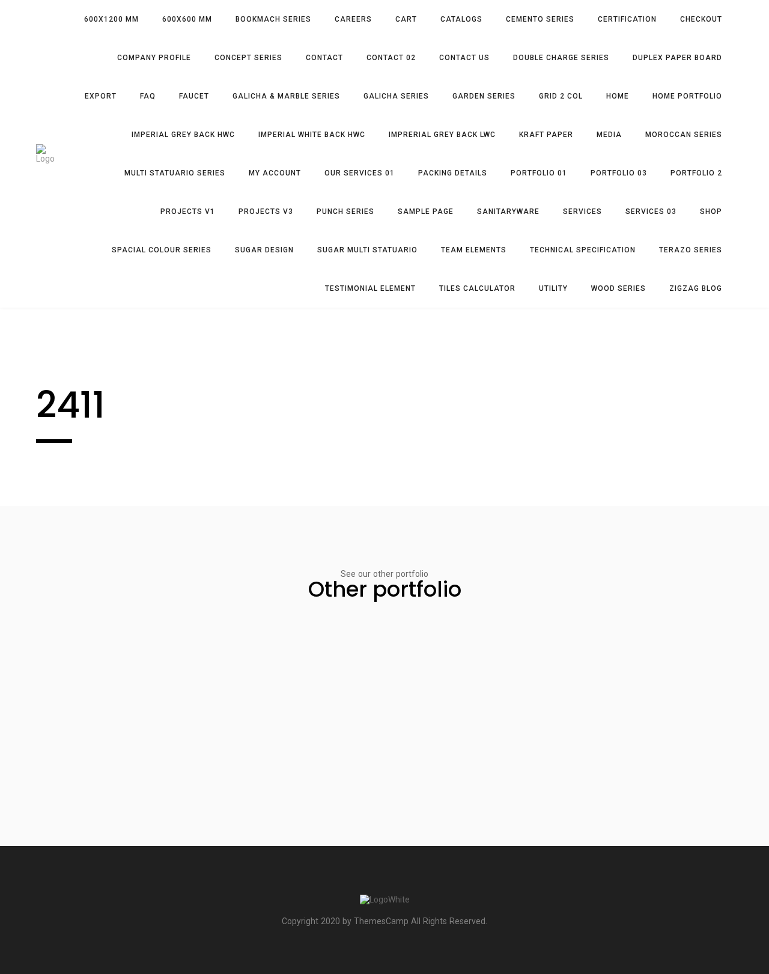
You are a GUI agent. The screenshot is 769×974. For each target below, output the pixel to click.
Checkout (701, 19)
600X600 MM (187, 19)
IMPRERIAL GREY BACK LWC (442, 134)
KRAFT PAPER (546, 134)
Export (101, 96)
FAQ (148, 96)
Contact (324, 57)
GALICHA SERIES (396, 96)
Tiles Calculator (477, 288)
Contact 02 (391, 57)
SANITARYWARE (508, 211)
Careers (353, 19)
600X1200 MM (111, 19)
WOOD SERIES (618, 288)
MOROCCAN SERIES (683, 134)
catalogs (461, 19)
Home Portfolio (687, 96)
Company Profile (154, 57)
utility (553, 288)
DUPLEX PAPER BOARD (677, 57)
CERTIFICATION (627, 19)
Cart (406, 19)
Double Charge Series (561, 57)
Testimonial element (370, 288)
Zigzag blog (695, 288)
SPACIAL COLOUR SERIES (161, 250)
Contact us (464, 57)
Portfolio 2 (696, 173)
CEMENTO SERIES (540, 19)
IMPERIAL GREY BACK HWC (183, 134)
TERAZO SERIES (690, 250)
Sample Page (426, 211)
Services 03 (650, 211)
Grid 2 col (561, 96)
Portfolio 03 (619, 173)
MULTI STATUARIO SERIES (174, 173)
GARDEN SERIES (483, 96)
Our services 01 (359, 173)
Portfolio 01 (539, 173)
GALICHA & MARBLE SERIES (286, 96)
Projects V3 (266, 211)
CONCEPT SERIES (248, 57)
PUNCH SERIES (345, 211)
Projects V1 (187, 211)
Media (609, 134)
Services (582, 211)
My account (275, 173)
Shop (711, 211)
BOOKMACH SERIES (273, 19)
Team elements (473, 250)
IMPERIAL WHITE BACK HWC (311, 134)
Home (617, 96)
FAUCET (194, 96)
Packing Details (452, 173)
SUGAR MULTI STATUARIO (367, 250)
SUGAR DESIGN (264, 250)
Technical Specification (583, 250)
